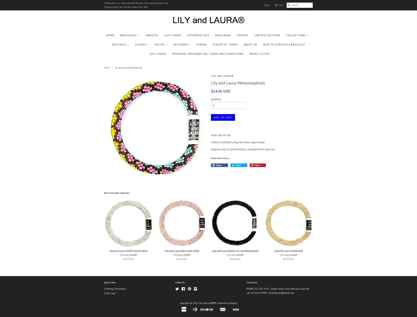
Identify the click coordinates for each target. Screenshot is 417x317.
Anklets (152, 35)
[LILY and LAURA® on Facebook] (183, 289)
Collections (296, 35)
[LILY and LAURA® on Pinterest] (189, 289)
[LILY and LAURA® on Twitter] (177, 289)
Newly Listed (259, 53)
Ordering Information (115, 288)
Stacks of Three (225, 44)
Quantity (216, 99)
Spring (201, 44)
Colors (141, 44)
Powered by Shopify (227, 303)
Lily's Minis (172, 35)
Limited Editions (267, 35)
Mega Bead (223, 35)
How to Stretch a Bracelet (284, 44)
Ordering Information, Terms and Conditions (208, 53)
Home (110, 35)
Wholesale (129, 35)
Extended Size (198, 35)
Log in (267, 5)
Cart (281, 5)
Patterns (181, 44)
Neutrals (119, 44)
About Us (250, 44)
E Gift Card (109, 293)
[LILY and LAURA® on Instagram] (195, 289)
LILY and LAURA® (207, 303)
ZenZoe (242, 35)
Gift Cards (158, 53)
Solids (160, 44)
